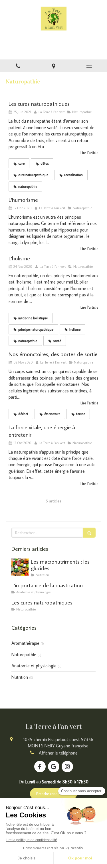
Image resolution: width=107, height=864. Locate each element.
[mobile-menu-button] (89, 65)
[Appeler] (18, 65)
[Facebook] (40, 766)
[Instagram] (67, 766)
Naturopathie (23, 654)
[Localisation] (53, 65)
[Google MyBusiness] (53, 766)
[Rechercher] (89, 533)
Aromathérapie (25, 643)
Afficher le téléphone (58, 753)
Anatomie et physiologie (33, 666)
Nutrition (19, 677)
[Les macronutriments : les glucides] (20, 567)
